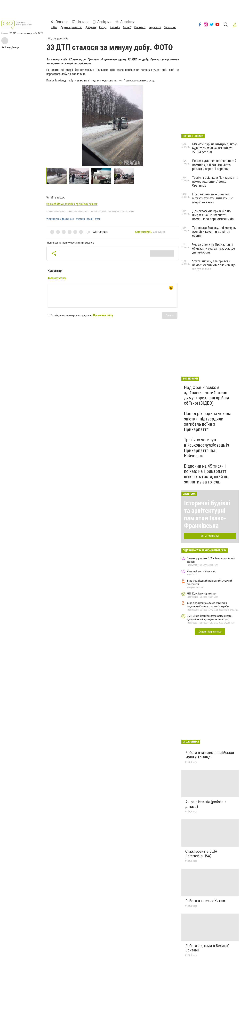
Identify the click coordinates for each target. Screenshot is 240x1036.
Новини (82, 22)
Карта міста (139, 27)
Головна (62, 22)
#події (90, 219)
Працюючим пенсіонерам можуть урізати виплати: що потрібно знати (212, 198)
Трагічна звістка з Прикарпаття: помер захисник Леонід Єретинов (215, 181)
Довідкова (90, 27)
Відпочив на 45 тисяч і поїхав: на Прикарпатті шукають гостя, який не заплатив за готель (206, 474)
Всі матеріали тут (210, 535)
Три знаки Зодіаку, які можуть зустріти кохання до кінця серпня (214, 231)
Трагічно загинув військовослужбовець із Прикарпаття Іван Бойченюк (206, 447)
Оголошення (170, 27)
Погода (102, 27)
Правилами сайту (103, 315)
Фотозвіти (115, 27)
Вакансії (127, 27)
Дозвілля (127, 22)
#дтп (97, 219)
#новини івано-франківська (60, 219)
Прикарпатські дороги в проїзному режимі (71, 204)
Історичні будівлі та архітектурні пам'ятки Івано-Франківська (207, 514)
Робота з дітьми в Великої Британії (207, 948)
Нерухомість (155, 27)
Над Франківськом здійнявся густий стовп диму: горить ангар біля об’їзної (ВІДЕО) (206, 395)
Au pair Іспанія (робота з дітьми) (205, 804)
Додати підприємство (71, 27)
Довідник (104, 22)
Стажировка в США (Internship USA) (201, 853)
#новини (80, 219)
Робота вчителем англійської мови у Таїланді (209, 754)
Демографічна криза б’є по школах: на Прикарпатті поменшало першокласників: (213, 215)
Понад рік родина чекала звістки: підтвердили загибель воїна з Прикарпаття (207, 421)
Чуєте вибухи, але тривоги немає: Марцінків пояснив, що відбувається (214, 265)
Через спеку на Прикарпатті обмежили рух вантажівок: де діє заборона (213, 248)
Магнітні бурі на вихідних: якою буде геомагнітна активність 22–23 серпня (214, 148)
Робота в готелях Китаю (205, 901)
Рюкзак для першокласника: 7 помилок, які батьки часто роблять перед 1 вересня (214, 165)
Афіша (54, 27)
